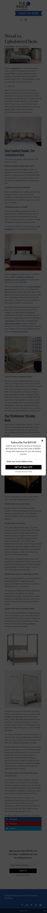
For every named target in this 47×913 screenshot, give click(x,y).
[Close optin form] (42, 441)
